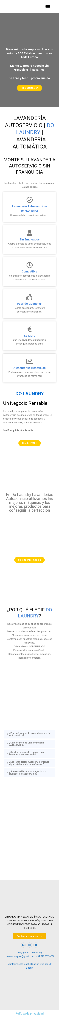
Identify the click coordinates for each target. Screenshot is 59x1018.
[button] (47, 6)
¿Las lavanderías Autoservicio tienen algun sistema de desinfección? (29, 763)
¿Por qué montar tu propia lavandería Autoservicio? (29, 734)
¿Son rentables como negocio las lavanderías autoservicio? (27, 772)
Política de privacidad (30, 1013)
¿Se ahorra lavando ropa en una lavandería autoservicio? (26, 753)
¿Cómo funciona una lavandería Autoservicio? (26, 744)
